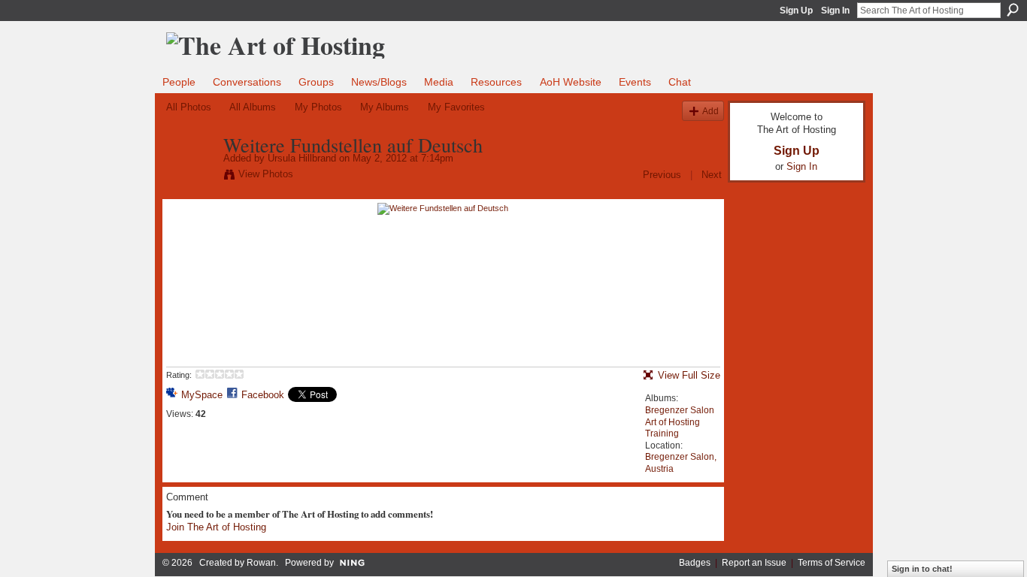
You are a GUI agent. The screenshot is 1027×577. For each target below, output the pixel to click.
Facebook (262, 394)
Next (711, 174)
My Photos (318, 107)
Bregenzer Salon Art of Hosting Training (679, 422)
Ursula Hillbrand (302, 158)
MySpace (202, 394)
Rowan (261, 562)
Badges (694, 562)
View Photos (265, 174)
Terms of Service (831, 562)
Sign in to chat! (922, 568)
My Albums (384, 107)
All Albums (252, 107)
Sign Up (796, 10)
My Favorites (456, 107)
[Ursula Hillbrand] (190, 176)
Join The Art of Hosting (216, 527)
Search (1013, 10)
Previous (662, 174)
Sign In (835, 10)
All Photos (188, 107)
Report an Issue (754, 562)
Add (710, 111)
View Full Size (689, 375)
